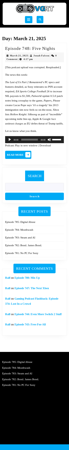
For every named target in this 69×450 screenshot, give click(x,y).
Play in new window (26, 145)
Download (45, 145)
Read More (19, 155)
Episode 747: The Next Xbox (32, 288)
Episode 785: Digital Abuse (20, 222)
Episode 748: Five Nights (30, 48)
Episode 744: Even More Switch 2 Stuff (38, 314)
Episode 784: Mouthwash (19, 229)
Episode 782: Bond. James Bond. (23, 245)
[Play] (10, 139)
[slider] (57, 139)
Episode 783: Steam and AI (20, 237)
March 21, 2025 (19, 55)
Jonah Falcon (41, 55)
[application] (34, 139)
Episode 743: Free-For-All (30, 324)
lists (7, 114)
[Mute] (49, 139)
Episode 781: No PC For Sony (21, 253)
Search (34, 176)
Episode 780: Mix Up (27, 277)
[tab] (28, 19)
